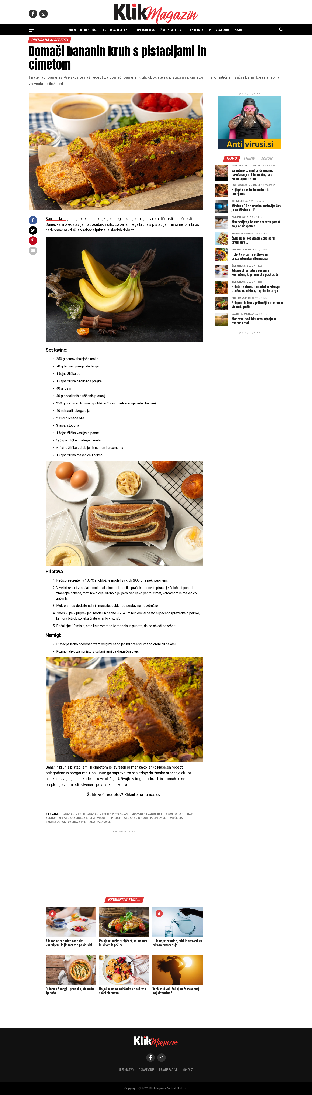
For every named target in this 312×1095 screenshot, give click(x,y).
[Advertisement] (124, 863)
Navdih (239, 29)
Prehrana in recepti (116, 29)
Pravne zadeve (168, 1069)
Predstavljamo (219, 29)
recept (104, 818)
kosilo (172, 814)
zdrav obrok (56, 822)
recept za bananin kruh (130, 818)
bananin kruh (75, 814)
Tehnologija (195, 29)
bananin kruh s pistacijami (109, 814)
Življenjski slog (170, 29)
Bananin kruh (56, 219)
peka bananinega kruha (77, 818)
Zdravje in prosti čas (83, 29)
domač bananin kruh (148, 814)
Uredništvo (126, 1069)
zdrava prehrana (82, 822)
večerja (177, 818)
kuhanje (187, 814)
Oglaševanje (146, 1069)
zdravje (105, 822)
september (159, 818)
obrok (51, 818)
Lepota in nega (145, 29)
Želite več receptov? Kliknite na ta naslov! (124, 794)
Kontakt (188, 1069)
